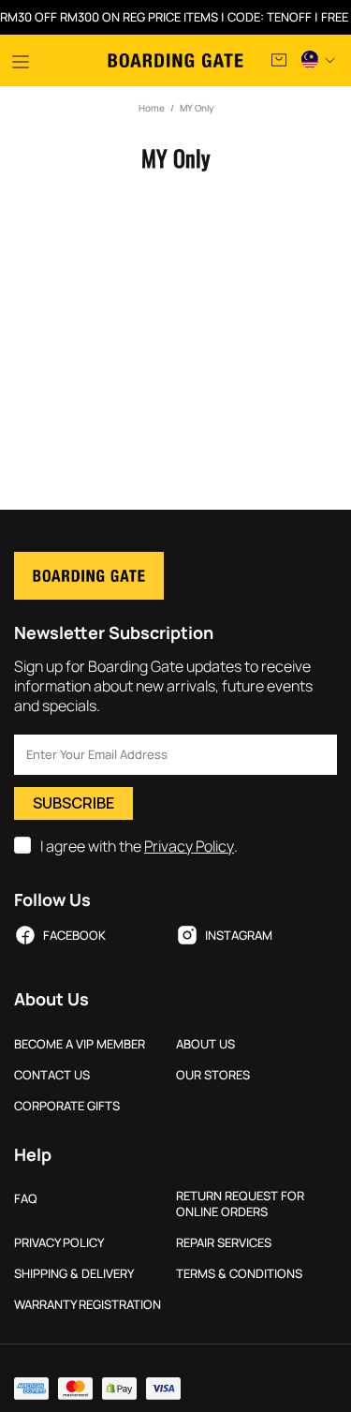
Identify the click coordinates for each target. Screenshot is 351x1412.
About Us (205, 1044)
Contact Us (52, 1075)
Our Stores (213, 1075)
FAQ (25, 1199)
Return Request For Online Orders (240, 1204)
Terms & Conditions (239, 1274)
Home (152, 107)
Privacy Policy (189, 847)
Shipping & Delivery (74, 1274)
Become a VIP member (79, 1044)
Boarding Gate (175, 60)
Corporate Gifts (67, 1106)
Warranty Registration (87, 1305)
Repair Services (223, 1243)
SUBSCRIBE (73, 803)
